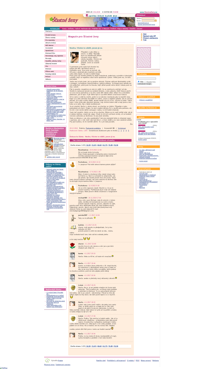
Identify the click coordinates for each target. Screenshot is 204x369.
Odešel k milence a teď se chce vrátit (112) (55, 100)
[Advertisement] (87, 5)
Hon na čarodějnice (146, 154)
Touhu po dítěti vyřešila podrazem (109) (54, 97)
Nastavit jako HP (149, 36)
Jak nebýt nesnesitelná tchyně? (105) (54, 107)
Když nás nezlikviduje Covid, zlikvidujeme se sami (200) (56, 103)
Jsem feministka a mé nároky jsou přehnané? (54, 306)
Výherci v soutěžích (146, 100)
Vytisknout (122, 128)
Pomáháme (143, 185)
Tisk (145, 40)
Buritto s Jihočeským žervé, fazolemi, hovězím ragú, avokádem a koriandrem (55, 132)
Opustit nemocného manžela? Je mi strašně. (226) (55, 91)
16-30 (88, 145)
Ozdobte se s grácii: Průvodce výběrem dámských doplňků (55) (54, 196)
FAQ (144, 34)
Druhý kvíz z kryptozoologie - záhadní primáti (149, 156)
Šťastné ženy (151, 82)
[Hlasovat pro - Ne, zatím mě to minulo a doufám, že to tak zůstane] (145, 131)
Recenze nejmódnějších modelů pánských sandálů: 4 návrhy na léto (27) (56, 188)
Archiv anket (142, 139)
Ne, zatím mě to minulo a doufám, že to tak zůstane (147, 133)
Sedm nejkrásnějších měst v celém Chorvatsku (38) (56, 200)
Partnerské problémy (93, 128)
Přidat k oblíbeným (150, 38)
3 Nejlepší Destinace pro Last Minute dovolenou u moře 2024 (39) (55, 192)
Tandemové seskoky (62, 365)
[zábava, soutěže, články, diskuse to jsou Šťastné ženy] (148, 12)
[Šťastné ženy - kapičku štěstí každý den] (64, 20)
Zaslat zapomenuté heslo (146, 24)
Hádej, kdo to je (144, 153)
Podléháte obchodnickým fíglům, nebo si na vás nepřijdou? (55, 298)
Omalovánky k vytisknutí (147, 175)
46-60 (99, 145)
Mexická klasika (59, 138)
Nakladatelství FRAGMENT (148, 182)
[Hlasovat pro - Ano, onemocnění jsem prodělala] (145, 125)
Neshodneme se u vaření (55, 295)
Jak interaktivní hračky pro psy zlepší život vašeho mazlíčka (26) (55, 184)
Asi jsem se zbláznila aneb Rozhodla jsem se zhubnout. (56, 302)
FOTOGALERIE (55, 28)
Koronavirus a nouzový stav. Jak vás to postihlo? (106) (56, 110)
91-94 (116, 145)
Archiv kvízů (143, 161)
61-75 (105, 145)
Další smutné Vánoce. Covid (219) (54, 94)
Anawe (60, 360)
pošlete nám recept (53, 157)
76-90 (110, 145)
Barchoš (142, 187)
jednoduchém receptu (58, 144)
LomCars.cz (143, 179)
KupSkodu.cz (143, 183)
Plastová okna (49, 365)
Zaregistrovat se (143, 23)
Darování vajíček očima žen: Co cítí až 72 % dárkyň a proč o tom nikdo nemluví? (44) (56, 179)
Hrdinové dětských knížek (148, 158)
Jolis (140, 186)
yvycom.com (143, 173)
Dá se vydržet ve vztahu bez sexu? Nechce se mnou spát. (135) (56, 116)
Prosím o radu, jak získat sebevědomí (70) (55, 112)
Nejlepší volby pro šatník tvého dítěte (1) (55, 170)
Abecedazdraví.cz (145, 180)
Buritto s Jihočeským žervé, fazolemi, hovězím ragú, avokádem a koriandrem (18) (56, 207)
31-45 (94, 145)
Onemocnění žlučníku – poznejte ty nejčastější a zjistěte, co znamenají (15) (55, 174)
